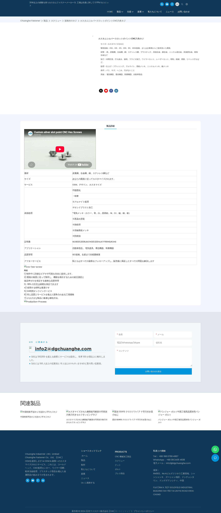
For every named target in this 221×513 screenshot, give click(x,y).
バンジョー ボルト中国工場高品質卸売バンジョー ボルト (179, 421)
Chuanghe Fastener (30, 20)
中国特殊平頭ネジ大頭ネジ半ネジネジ (35, 417)
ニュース (85, 478)
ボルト (118, 469)
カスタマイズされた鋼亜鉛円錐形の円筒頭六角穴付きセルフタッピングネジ (86, 421)
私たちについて (88, 469)
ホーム (85, 455)
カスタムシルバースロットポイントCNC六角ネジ (103, 20)
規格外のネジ (71, 20)
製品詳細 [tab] (110, 126)
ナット (118, 465)
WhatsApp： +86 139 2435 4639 (169, 459)
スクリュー (56, 20)
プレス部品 (120, 473)
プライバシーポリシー (143, 511)
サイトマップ (124, 511)
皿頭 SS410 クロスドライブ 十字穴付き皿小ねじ (132, 420)
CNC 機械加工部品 (123, 456)
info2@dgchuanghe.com (178, 463)
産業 (83, 473)
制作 (83, 464)
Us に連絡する (88, 482)
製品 (46, 20)
